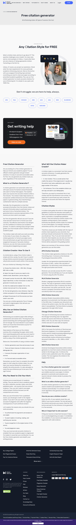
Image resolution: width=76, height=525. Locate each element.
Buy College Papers (8, 450)
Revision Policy (52, 517)
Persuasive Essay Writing (33, 457)
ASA (49, 100)
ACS (41, 100)
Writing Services (16, 2)
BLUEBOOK (67, 100)
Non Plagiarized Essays (9, 454)
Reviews (25, 487)
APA (6, 100)
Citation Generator (42, 497)
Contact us (26, 499)
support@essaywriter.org (59, 475)
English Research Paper (56, 454)
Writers (25, 490)
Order (68, 2)
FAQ (24, 484)
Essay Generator (41, 486)
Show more (37, 461)
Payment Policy (35, 517)
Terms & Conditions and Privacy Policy (12, 517)
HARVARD (42, 105)
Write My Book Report (55, 457)
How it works (44, 2)
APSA (32, 105)
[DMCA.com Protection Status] (7, 492)
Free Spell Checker (42, 494)
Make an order (16, 142)
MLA (14, 100)
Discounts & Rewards (29, 505)
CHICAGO (23, 100)
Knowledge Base (27, 502)
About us (52, 2)
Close (38, 523)
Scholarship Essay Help (56, 450)
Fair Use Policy (26, 517)
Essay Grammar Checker (41, 490)
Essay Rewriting (30, 454)
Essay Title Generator (40, 476)
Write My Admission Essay (33, 450)
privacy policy (39, 521)
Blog (24, 496)
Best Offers (26, 2)
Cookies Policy (43, 517)
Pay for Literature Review (10, 457)
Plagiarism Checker (42, 483)
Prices (24, 481)
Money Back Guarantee (63, 517)
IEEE (57, 100)
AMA (33, 100)
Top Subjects (35, 2)
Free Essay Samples (42, 480)
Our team (25, 493)
